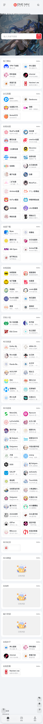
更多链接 (5, 714)
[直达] (39, 141)
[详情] (20, 67)
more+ (38, 61)
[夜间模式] (39, 710)
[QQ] (39, 705)
